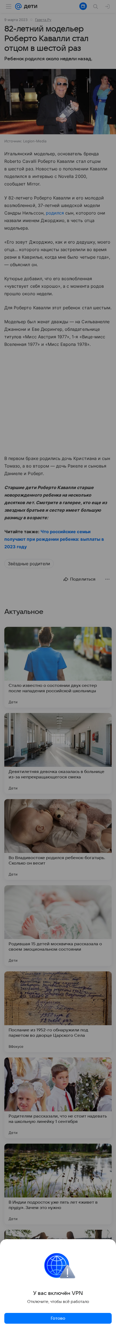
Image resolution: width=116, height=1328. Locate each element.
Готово (58, 1318)
